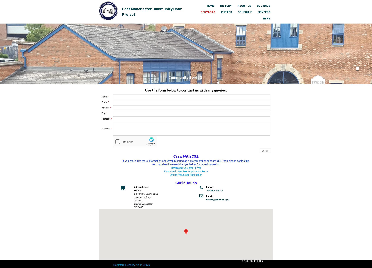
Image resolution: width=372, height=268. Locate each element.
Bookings (263, 5)
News (266, 18)
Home (210, 5)
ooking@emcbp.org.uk (218, 199)
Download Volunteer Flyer (186, 167)
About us (244, 5)
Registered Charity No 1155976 (131, 264)
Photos (226, 12)
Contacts (208, 12)
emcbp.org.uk (256, 261)
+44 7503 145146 (215, 190)
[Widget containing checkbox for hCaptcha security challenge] (135, 141)
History (226, 5)
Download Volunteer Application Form (186, 171)
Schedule (245, 12)
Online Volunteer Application (186, 174)
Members (264, 12)
